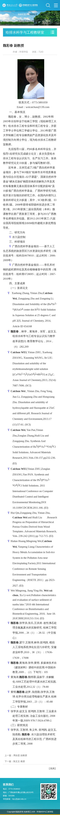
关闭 (52, 768)
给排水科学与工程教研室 (29, 21)
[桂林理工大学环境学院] (20, 5)
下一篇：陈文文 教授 (15, 761)
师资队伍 (47, 14)
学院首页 (33, 14)
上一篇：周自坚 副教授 (16, 755)
